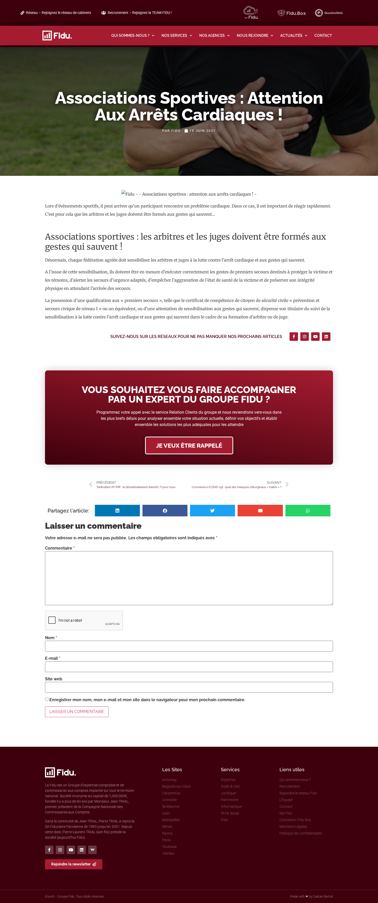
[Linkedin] (326, 336)
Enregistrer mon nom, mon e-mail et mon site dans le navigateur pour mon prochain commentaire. (147, 700)
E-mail (52, 658)
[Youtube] (315, 336)
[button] (117, 510)
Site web (53, 679)
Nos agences (212, 35)
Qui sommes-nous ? (130, 35)
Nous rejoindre (252, 35)
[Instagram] (304, 336)
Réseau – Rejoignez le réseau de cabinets (58, 13)
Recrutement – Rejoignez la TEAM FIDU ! (140, 13)
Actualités (291, 35)
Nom (51, 638)
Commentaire (60, 548)
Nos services (174, 35)
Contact (323, 35)
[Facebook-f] (294, 336)
